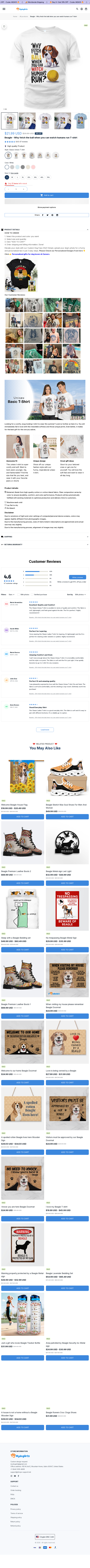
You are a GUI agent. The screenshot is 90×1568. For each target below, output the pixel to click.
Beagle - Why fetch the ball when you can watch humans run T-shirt (50, 617)
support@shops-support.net (21, 1472)
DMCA (13, 1499)
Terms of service (17, 1513)
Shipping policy (16, 1517)
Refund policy (16, 1526)
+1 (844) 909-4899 (18, 1469)
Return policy (15, 1522)
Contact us (14, 1486)
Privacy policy (16, 1509)
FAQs (12, 1494)
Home (15, 16)
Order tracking (16, 1490)
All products (24, 16)
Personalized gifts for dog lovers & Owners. (31, 254)
